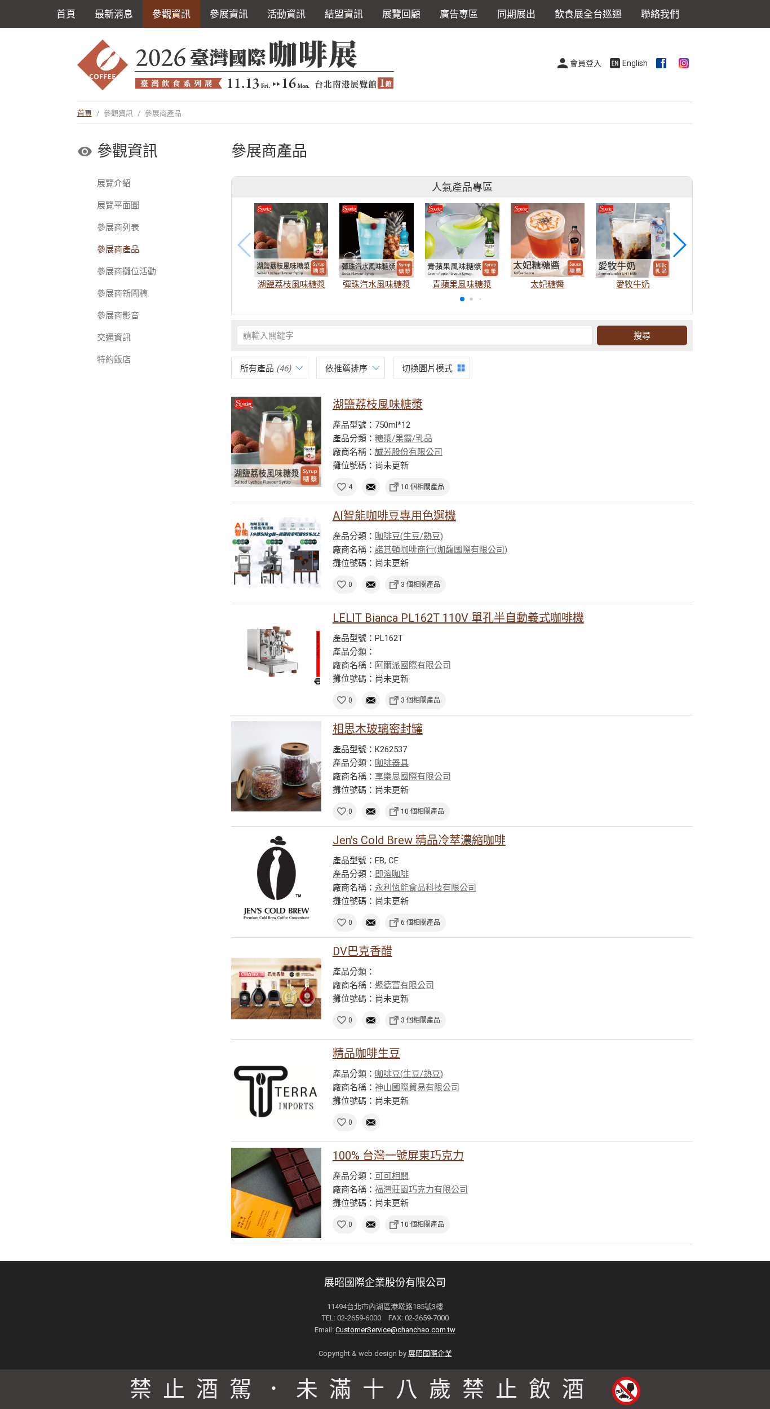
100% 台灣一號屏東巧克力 (398, 1155)
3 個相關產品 (420, 585)
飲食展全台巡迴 (588, 14)
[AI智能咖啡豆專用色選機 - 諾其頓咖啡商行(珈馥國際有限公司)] (276, 553)
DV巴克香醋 (362, 951)
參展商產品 (118, 249)
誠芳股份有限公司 (408, 452)
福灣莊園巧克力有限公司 (421, 1189)
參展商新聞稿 (122, 293)
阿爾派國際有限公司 (413, 665)
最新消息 (114, 14)
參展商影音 (118, 315)
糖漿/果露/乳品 (403, 438)
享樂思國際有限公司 (413, 776)
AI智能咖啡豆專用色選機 (394, 516)
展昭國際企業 (430, 1353)
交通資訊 (114, 337)
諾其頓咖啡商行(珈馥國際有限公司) (441, 550)
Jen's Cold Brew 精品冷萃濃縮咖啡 (419, 840)
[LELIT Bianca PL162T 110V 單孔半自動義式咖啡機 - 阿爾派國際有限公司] (276, 655)
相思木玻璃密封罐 (378, 729)
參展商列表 (118, 227)
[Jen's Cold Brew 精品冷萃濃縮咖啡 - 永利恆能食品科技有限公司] (276, 877)
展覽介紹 (114, 183)
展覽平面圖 (118, 205)
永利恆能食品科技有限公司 (425, 888)
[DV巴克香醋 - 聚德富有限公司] (276, 988)
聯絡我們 (660, 14)
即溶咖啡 (392, 874)
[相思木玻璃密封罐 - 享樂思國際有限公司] (276, 766)
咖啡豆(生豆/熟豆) (409, 536)
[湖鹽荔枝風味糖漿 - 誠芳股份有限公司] (276, 442)
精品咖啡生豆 (366, 1053)
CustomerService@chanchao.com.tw (395, 1329)
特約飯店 (114, 359)
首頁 (66, 14)
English (635, 63)
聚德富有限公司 (404, 985)
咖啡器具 (392, 763)
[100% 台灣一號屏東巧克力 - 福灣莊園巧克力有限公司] (276, 1193)
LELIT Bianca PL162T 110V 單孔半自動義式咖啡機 (458, 618)
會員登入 (585, 63)
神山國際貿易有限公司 (417, 1087)
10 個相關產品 (422, 487)
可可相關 (392, 1176)
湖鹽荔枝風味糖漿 (378, 404)
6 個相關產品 (420, 923)
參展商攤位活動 (126, 271)
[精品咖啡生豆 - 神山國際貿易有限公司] (276, 1091)
